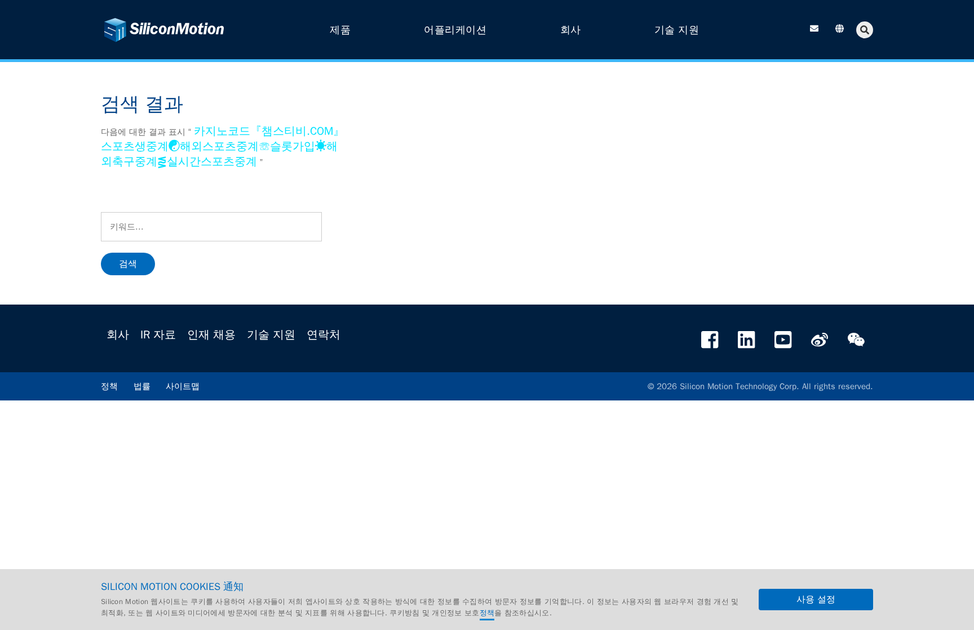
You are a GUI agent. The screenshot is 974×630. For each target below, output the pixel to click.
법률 (142, 386)
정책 (109, 386)
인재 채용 (211, 335)
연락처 (323, 335)
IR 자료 (158, 335)
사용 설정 (815, 599)
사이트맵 (183, 386)
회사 (118, 335)
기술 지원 (271, 335)
